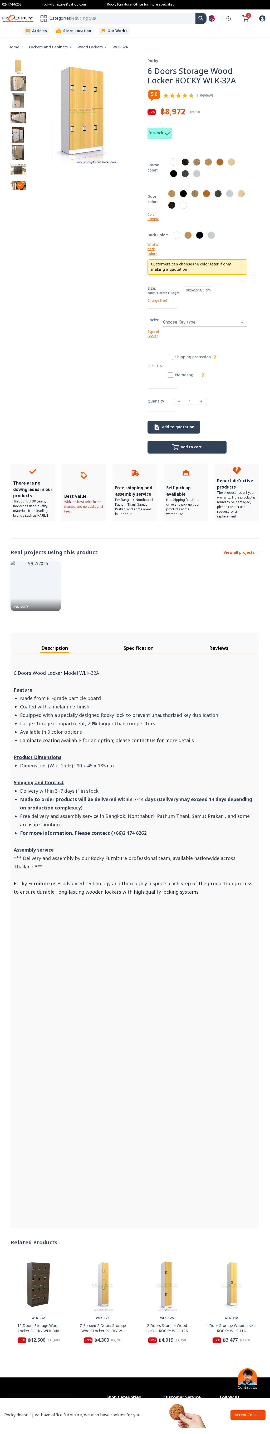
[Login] (262, 18)
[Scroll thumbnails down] (20, 185)
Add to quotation (178, 427)
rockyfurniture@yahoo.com (64, 4)
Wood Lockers (90, 47)
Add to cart (191, 447)
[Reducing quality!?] (201, 18)
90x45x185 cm (198, 290)
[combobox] (131, 18)
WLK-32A (120, 47)
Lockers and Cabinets (48, 47)
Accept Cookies (248, 1415)
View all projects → (241, 552)
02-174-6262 (11, 4)
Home (13, 47)
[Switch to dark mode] (228, 18)
